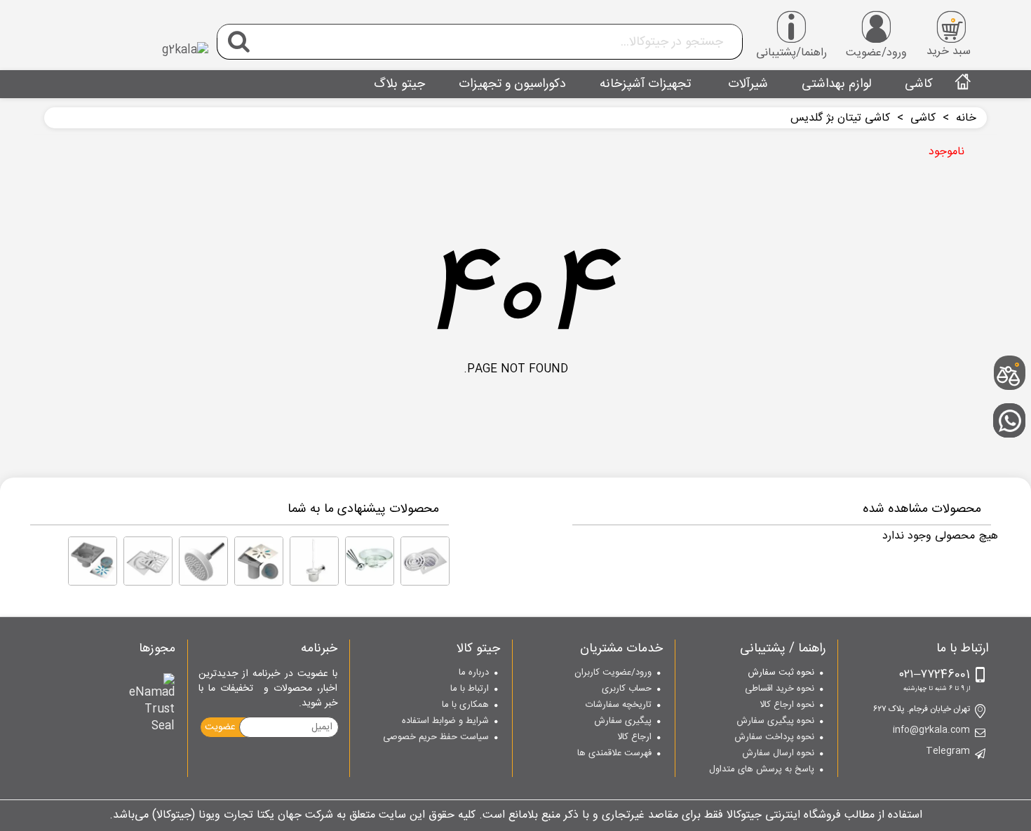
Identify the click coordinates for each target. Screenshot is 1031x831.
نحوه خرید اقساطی (779, 689)
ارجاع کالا (634, 738)
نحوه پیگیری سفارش (775, 722)
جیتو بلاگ (399, 84)
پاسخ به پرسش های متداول (761, 770)
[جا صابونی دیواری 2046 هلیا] (369, 561)
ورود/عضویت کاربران (613, 673)
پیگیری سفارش (623, 722)
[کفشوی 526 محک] (425, 561)
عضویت (220, 727)
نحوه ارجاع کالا (787, 705)
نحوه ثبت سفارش (781, 673)
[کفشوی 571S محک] (92, 561)
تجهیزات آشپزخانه (645, 84)
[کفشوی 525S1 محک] (258, 561)
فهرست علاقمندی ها (614, 754)
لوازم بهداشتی (836, 84)
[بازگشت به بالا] (1013, 327)
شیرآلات (746, 84)
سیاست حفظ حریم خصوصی (436, 738)
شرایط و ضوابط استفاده (445, 722)
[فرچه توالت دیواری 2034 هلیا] (314, 561)
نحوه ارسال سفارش (778, 754)
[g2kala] (131, 39)
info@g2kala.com (931, 731)
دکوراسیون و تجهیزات (512, 84)
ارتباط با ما (469, 689)
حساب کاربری (627, 689)
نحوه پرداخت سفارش (774, 738)
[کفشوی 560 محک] (148, 561)
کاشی (919, 84)
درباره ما (474, 673)
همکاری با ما (465, 705)
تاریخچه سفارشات (619, 705)
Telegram (948, 752)
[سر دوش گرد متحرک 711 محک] (203, 561)
